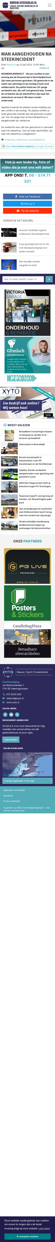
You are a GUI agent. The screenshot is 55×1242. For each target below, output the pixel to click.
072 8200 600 (13, 694)
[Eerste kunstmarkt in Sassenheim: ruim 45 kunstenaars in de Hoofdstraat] (9, 461)
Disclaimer (8, 796)
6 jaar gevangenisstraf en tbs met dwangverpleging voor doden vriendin (34, 247)
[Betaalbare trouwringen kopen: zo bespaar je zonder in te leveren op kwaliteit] (9, 435)
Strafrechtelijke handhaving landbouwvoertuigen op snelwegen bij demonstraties (34, 524)
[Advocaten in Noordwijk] (9, 448)
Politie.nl (44, 68)
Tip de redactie (30, 210)
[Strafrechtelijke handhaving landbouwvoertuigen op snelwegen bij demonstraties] (9, 525)
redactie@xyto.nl (15, 698)
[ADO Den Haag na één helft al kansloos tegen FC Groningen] (9, 487)
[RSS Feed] (17, 714)
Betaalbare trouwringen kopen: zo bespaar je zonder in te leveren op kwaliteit (36, 434)
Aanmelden (10, 739)
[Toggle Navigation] (49, 5)
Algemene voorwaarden (14, 790)
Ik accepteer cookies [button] (27, 1236)
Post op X (29, 203)
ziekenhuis (21, 139)
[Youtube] (11, 714)
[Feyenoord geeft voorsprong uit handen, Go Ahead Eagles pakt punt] (9, 500)
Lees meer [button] (44, 1228)
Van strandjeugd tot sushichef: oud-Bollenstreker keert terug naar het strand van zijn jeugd (35, 512)
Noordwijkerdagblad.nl (23, 2)
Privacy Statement (11, 801)
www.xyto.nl (12, 702)
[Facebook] (5, 714)
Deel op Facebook (29, 196)
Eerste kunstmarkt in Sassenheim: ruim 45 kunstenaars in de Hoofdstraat (35, 460)
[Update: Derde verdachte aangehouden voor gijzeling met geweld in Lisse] (9, 474)
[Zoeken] (49, 279)
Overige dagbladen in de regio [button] (19, 780)
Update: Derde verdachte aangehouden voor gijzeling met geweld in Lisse (36, 473)
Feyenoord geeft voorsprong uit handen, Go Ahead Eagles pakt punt (36, 499)
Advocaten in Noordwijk (32, 444)
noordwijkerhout (36, 139)
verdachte (10, 139)
